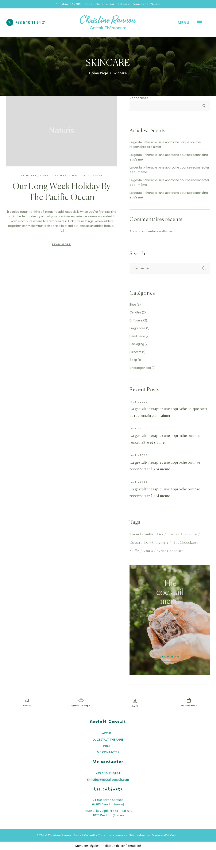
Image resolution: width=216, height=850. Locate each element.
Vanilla (148, 551)
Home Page (98, 73)
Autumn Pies (154, 534)
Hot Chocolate (184, 543)
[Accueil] (27, 700)
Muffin (134, 551)
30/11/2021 (93, 175)
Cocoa (135, 543)
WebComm (68, 175)
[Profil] (135, 701)
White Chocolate (170, 551)
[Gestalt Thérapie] (81, 700)
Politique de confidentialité (122, 846)
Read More (61, 244)
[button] (199, 22)
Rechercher (139, 98)
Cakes (172, 534)
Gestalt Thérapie (81, 705)
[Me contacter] (189, 700)
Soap (44, 175)
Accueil (27, 705)
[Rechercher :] (170, 268)
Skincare (29, 175)
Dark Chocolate (156, 543)
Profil (135, 706)
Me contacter (189, 705)
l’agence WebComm (165, 835)
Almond (135, 534)
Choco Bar (189, 534)
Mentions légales (87, 846)
